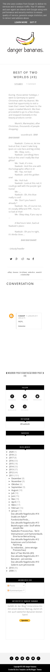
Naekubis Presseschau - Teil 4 (25, 531)
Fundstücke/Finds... (20, 519)
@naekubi (25, 424)
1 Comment (31, 84)
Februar (15, 508)
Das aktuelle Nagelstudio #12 (25, 539)
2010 (11, 567)
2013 (11, 469)
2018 (11, 454)
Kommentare (15, 590)
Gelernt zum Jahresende (22, 564)
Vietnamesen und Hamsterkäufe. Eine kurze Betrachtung (27, 535)
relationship (25, 274)
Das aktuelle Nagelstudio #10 (25, 561)
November (16, 481)
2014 (11, 466)
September (17, 487)
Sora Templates (21, 669)
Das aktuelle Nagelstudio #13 (25, 522)
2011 (11, 475)
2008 (11, 570)
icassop (21, 316)
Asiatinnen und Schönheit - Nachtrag (24, 543)
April (13, 502)
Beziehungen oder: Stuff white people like (25, 526)
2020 (11, 451)
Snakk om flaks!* (19, 516)
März (14, 504)
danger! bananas (31, 666)
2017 (11, 457)
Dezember (16, 478)
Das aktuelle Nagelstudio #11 (25, 556)
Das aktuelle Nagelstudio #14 (25, 513)
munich (39, 272)
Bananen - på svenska (21, 559)
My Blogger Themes (35, 669)
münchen (31, 272)
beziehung (23, 272)
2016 (11, 460)
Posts (12, 585)
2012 (11, 472)
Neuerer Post (14, 372)
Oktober (15, 484)
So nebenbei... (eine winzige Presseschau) (24, 548)
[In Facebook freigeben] (32, 259)
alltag (10, 272)
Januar (14, 510)
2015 (11, 463)
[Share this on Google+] (15, 259)
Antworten (21, 326)
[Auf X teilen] (10, 259)
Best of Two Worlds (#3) (22, 553)
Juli (13, 493)
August (15, 490)
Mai (13, 499)
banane (16, 272)
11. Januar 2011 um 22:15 (28, 317)
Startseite (25, 374)
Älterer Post (35, 372)
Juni (13, 496)
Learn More (21, 22)
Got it (33, 22)
